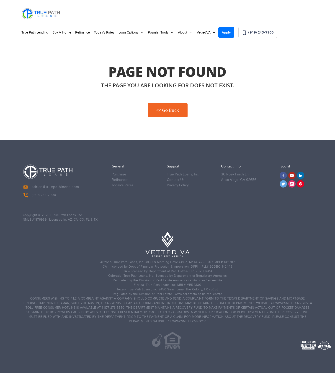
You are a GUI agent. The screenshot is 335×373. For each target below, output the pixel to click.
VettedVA (204, 32)
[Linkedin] (300, 175)
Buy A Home (61, 32)
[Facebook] (283, 175)
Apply (226, 33)
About (183, 32)
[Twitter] (283, 184)
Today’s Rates (104, 32)
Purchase (119, 174)
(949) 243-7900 (260, 32)
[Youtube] (292, 175)
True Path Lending (34, 32)
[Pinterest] (300, 184)
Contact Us (175, 180)
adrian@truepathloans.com (55, 187)
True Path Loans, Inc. (183, 174)
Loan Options (129, 32)
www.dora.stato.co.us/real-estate (198, 280)
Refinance (82, 32)
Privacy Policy (178, 185)
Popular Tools (158, 32)
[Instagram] (292, 184)
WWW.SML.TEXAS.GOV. (292, 303)
